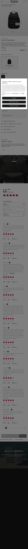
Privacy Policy (15, 93)
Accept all (14, 98)
